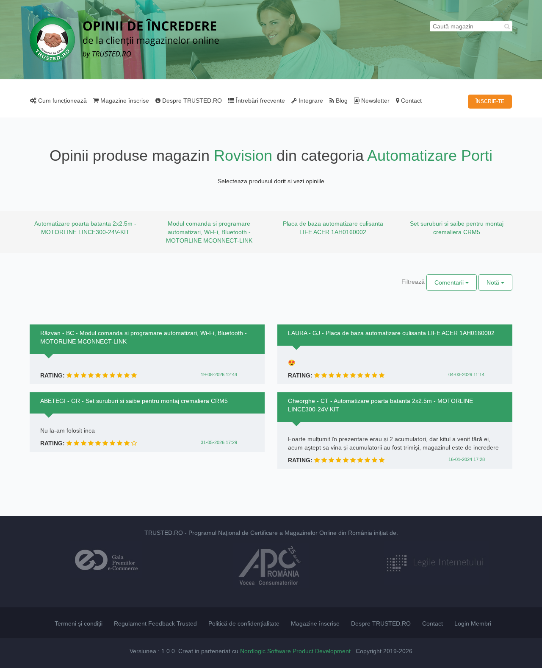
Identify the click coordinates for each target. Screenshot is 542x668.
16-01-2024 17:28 (466, 459)
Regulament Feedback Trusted (155, 623)
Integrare (310, 100)
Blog (341, 100)
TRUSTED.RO (163, 532)
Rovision (243, 155)
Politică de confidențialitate (243, 623)
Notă (494, 282)
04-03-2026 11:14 (466, 374)
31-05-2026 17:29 (219, 442)
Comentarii (449, 282)
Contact (410, 100)
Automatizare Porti (429, 155)
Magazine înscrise (124, 100)
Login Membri (472, 623)
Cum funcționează (61, 100)
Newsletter (374, 100)
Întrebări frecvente (259, 100)
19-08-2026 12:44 (219, 374)
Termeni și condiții (78, 623)
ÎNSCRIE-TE (490, 101)
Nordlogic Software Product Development (296, 651)
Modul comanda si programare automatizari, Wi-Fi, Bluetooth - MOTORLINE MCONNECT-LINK (209, 232)
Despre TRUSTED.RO (191, 100)
